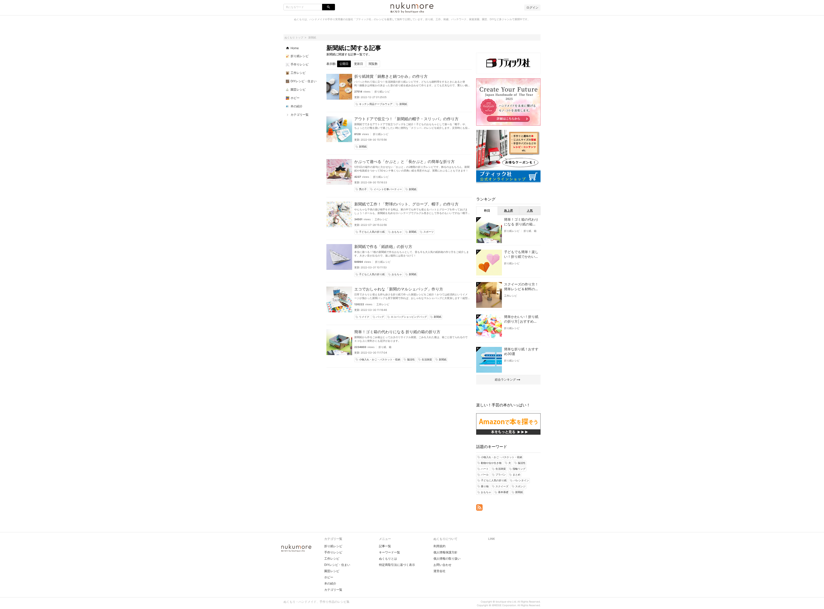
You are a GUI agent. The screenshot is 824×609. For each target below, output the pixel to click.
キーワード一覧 (389, 552)
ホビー (328, 577)
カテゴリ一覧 (333, 589)
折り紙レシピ (382, 91)
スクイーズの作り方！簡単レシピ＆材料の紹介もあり (521, 287)
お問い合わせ (442, 564)
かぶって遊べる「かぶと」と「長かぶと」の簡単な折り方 (404, 161)
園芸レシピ (331, 571)
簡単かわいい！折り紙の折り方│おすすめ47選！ (521, 319)
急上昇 (508, 210)
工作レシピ (381, 219)
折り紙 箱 (385, 347)
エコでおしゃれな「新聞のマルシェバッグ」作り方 (398, 289)
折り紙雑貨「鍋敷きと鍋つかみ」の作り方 (391, 76)
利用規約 (439, 546)
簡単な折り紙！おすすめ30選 (521, 351)
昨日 (487, 210)
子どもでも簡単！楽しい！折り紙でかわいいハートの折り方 (521, 254)
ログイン (532, 7)
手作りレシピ (333, 552)
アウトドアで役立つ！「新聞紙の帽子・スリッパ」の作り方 (406, 119)
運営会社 (439, 571)
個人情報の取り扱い (446, 558)
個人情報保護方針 (445, 552)
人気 (530, 210)
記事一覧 (385, 546)
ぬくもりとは (388, 558)
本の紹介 (330, 583)
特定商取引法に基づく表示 (397, 564)
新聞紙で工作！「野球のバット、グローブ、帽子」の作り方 (406, 204)
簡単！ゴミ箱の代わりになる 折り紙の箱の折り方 (397, 332)
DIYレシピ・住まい (337, 564)
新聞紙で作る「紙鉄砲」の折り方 (383, 246)
